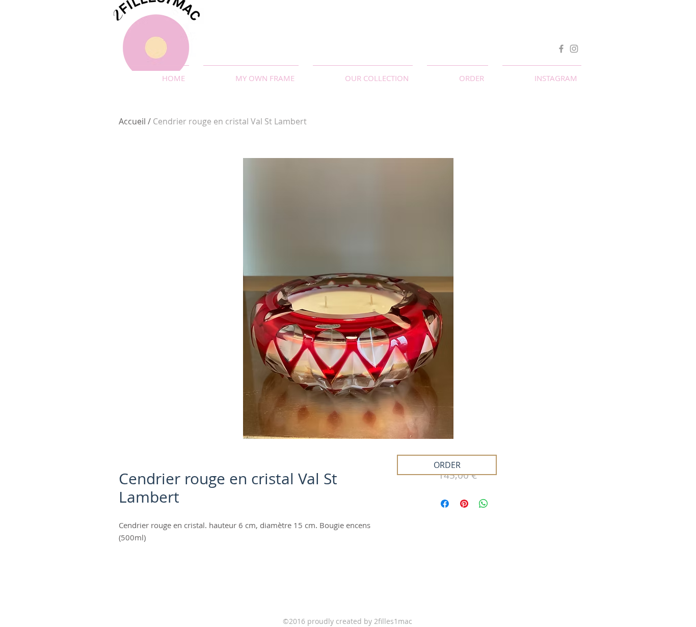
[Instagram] (574, 48)
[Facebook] (561, 48)
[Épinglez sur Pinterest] (464, 504)
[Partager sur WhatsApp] (483, 504)
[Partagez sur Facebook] (445, 504)
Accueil (132, 121)
